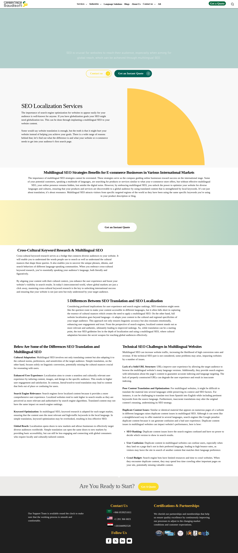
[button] (99, 73)
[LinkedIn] (122, 541)
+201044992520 (122, 525)
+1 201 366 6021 (122, 519)
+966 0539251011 (122, 512)
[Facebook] (108, 541)
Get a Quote (217, 3)
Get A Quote (148, 486)
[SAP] (169, 534)
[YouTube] (129, 541)
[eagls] (204, 534)
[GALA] (158, 534)
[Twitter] (115, 541)
